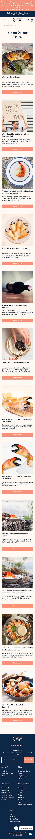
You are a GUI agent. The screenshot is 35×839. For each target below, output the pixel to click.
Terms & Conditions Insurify (7, 798)
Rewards (21, 797)
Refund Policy (5, 792)
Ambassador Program (25, 804)
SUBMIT (28, 760)
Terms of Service (7, 795)
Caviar (20, 773)
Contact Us (21, 788)
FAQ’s (20, 795)
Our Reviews (22, 800)
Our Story (4, 771)
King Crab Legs (23, 776)
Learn (11, 814)
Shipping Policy (6, 790)
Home (3, 25)
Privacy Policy (5, 788)
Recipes (12, 816)
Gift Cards (21, 790)
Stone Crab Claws (24, 771)
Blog (19, 802)
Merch (20, 778)
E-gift (20, 792)
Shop (3, 776)
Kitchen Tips (14, 819)
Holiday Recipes (15, 821)
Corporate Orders (7, 773)
